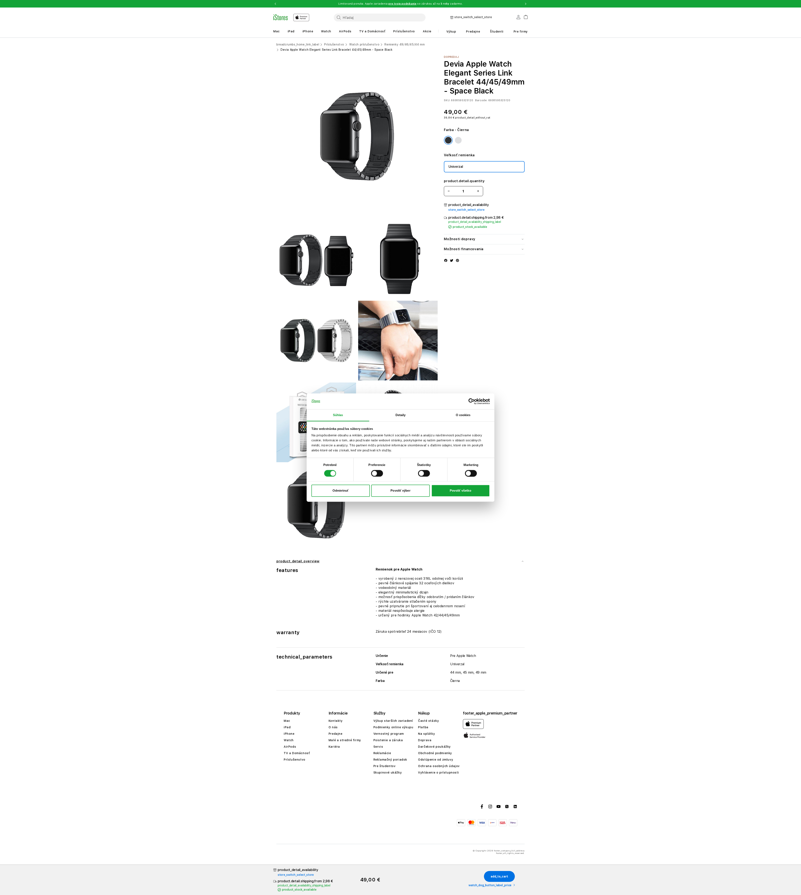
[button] (275, 4)
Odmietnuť (340, 490)
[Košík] (524, 16)
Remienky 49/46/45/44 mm (404, 44)
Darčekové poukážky (434, 746)
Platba (423, 727)
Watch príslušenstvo (364, 44)
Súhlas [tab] (338, 415)
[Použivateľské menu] (518, 18)
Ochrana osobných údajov (439, 766)
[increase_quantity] (478, 191)
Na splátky (426, 733)
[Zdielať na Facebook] (446, 261)
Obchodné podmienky (435, 753)
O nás (333, 727)
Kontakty (336, 720)
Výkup (451, 31)
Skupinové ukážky (387, 772)
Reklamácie (382, 753)
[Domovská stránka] (291, 17)
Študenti (497, 31)
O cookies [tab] (463, 415)
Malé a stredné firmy (345, 740)
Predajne (473, 31)
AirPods (345, 31)
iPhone (307, 31)
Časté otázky (428, 720)
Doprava (424, 740)
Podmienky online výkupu (393, 727)
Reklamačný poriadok (390, 759)
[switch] (377, 473)
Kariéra (334, 746)
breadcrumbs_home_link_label (297, 44)
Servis (378, 746)
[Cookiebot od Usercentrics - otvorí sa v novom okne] (471, 401)
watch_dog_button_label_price (490, 885)
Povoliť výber (400, 490)
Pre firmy (521, 31)
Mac (276, 31)
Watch (326, 31)
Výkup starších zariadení (393, 720)
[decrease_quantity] (448, 191)
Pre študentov (384, 766)
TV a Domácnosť (372, 31)
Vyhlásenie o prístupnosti (438, 772)
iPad (291, 31)
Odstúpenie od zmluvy (435, 759)
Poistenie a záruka (388, 740)
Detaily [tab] (400, 415)
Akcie (427, 31)
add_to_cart (499, 876)
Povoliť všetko (460, 490)
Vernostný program (388, 733)
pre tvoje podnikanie (402, 3)
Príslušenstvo (404, 31)
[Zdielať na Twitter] (451, 261)
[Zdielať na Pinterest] (457, 261)
